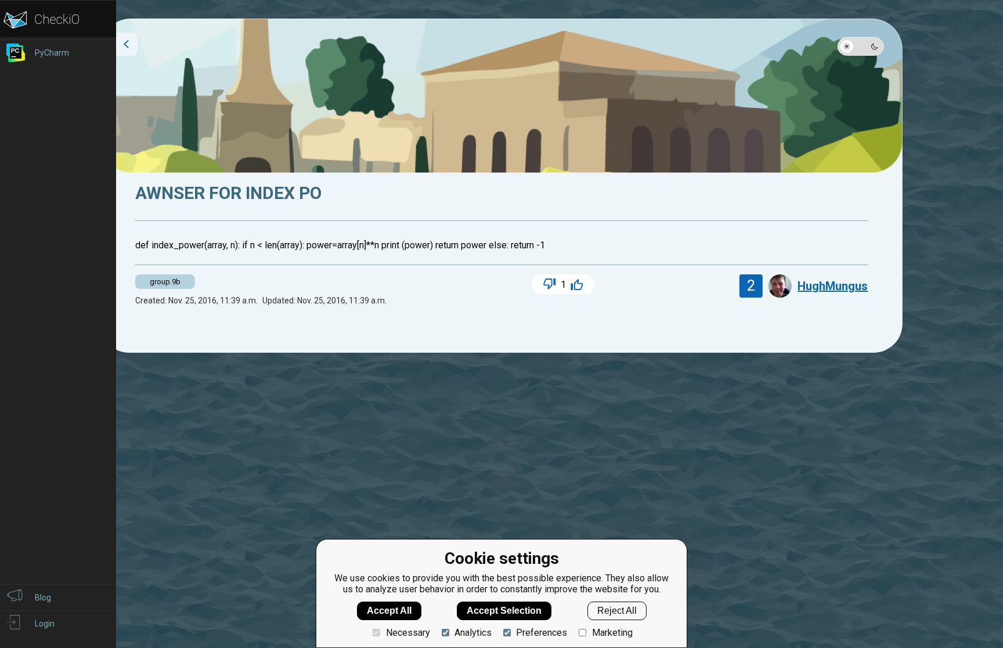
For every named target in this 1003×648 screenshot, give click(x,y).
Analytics (473, 632)
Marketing (612, 632)
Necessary (408, 632)
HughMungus (833, 286)
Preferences (541, 632)
